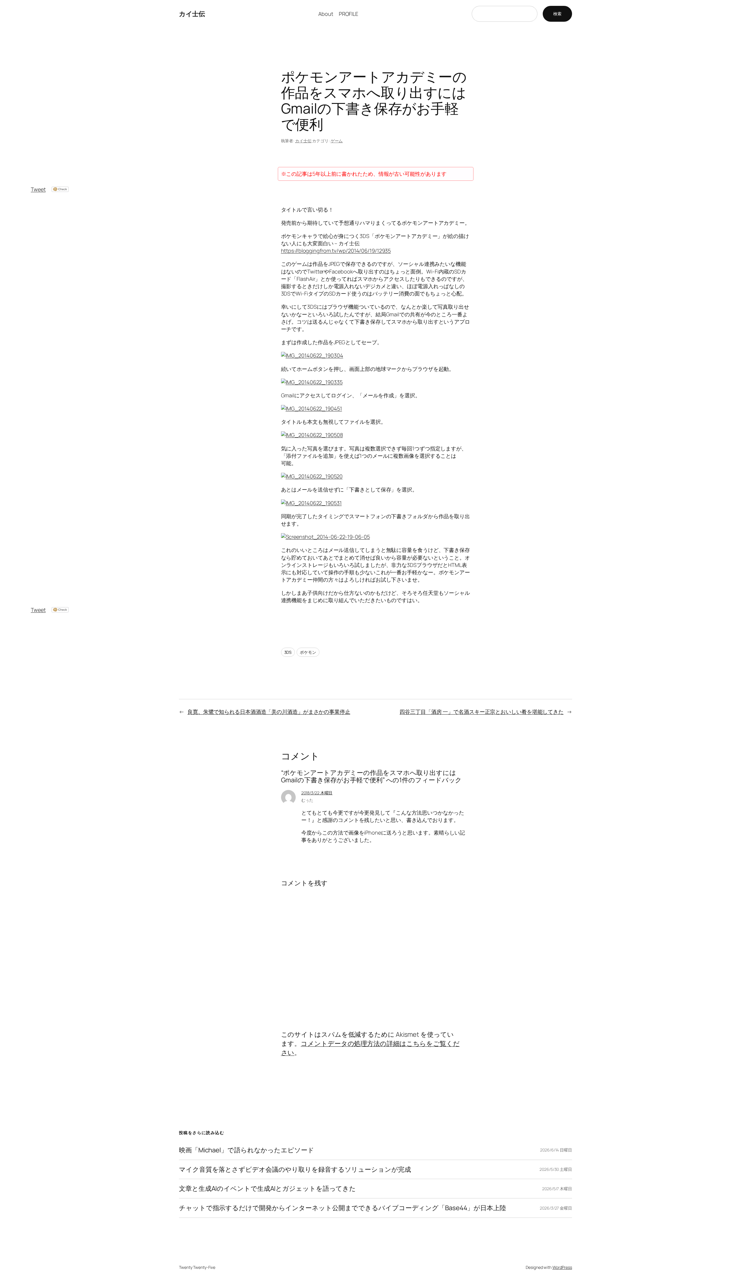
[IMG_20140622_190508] (312, 434)
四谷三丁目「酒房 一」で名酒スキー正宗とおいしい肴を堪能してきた (482, 711)
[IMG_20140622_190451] (311, 408)
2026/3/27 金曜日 (556, 1208)
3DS (288, 652)
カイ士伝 (192, 13)
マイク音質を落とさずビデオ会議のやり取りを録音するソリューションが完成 (295, 1169)
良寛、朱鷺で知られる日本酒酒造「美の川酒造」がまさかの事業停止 (268, 711)
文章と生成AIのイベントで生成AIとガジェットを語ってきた (267, 1188)
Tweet (38, 189)
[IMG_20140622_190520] (312, 476)
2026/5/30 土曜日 (555, 1169)
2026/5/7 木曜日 (557, 1188)
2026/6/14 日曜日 (556, 1150)
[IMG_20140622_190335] (312, 382)
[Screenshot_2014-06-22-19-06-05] (325, 536)
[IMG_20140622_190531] (311, 502)
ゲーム (337, 140)
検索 (557, 13)
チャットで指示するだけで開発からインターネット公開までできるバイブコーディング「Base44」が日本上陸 (342, 1208)
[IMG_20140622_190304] (312, 355)
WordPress (562, 1267)
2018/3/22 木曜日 (317, 793)
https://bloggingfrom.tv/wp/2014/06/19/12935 (336, 250)
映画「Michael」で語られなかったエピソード (246, 1150)
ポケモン (308, 652)
